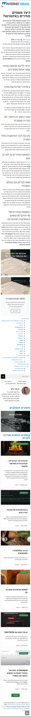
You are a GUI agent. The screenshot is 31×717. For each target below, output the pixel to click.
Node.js (21, 336)
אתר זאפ (27, 162)
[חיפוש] (3, 376)
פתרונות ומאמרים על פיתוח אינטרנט (13, 358)
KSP (7, 169)
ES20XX (20, 329)
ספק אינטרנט (7, 44)
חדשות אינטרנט (22, 364)
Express (20, 338)
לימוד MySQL (19, 349)
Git (22, 347)
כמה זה (21, 229)
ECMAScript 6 (19, 327)
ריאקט (21, 325)
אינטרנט (22, 44)
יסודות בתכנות (16, 360)
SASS (21, 351)
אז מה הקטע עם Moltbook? (16, 632)
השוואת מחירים (15, 44)
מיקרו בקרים (19, 332)
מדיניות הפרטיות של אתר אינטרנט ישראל (18, 704)
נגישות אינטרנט (18, 362)
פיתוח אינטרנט (22, 355)
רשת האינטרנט (19, 368)
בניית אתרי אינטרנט (17, 371)
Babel (21, 340)
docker (21, 342)
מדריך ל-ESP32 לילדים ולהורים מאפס (12, 321)
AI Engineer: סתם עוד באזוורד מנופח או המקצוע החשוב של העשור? (17, 673)
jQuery (21, 353)
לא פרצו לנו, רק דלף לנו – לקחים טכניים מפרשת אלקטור (17, 463)
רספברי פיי (20, 334)
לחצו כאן (15, 311)
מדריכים (24, 319)
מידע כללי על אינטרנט (17, 42)
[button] (28, 421)
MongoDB (20, 345)
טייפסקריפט (19, 323)
